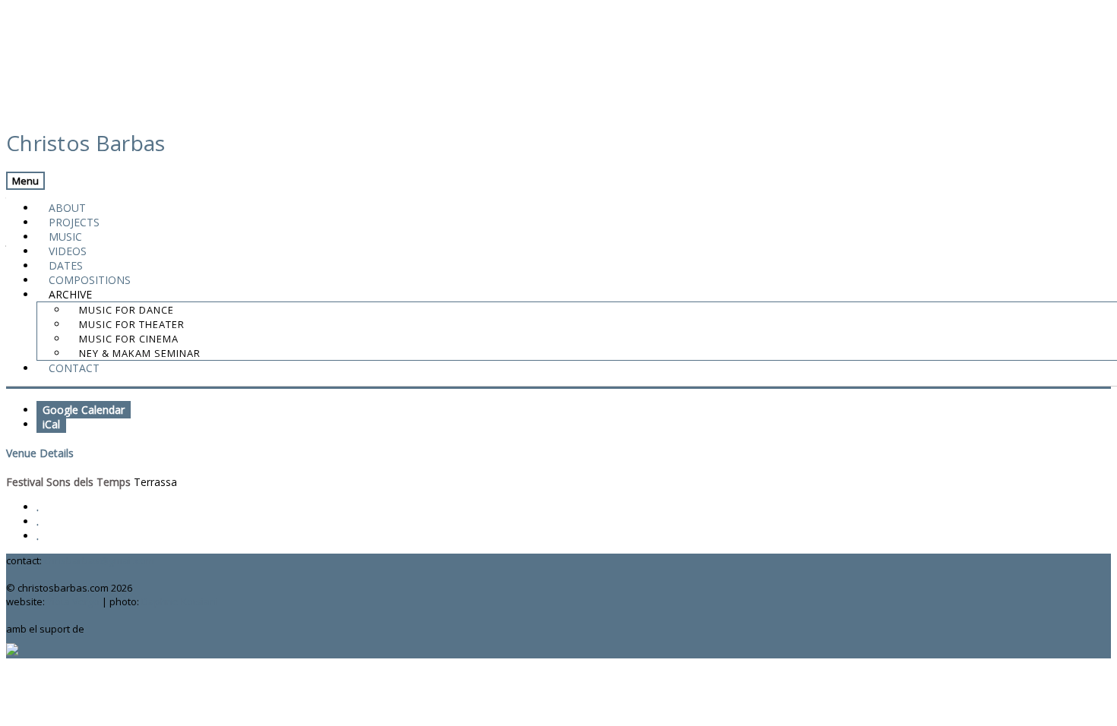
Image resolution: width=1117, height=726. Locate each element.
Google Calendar (84, 409)
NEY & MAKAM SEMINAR (140, 353)
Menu (25, 181)
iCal (51, 424)
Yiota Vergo (73, 601)
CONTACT (74, 368)
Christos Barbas (86, 142)
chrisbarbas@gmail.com (99, 560)
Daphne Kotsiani (179, 601)
